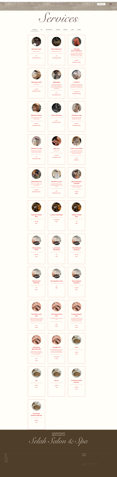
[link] (34, 29)
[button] (4, 4)
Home (6, 453)
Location (6, 459)
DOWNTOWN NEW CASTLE (58, 4)
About (6, 455)
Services (6, 457)
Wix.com (84, 464)
